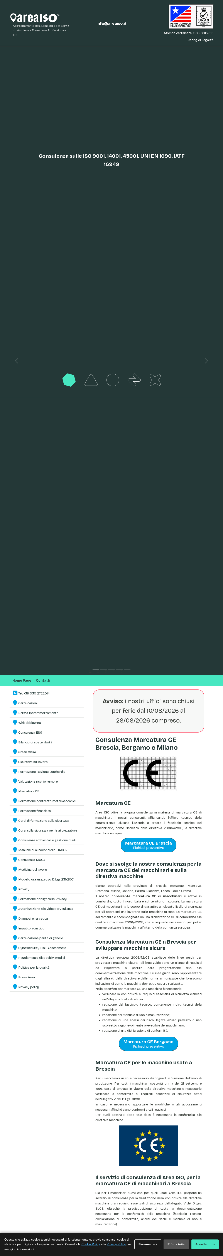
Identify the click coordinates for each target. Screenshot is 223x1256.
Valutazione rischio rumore (38, 781)
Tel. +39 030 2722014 (34, 693)
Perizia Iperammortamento (38, 713)
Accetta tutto (205, 1244)
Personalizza (148, 1244)
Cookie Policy (90, 1244)
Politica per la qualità (33, 967)
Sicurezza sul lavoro (33, 762)
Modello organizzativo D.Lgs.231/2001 (46, 879)
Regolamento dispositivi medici (41, 958)
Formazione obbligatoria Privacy (42, 899)
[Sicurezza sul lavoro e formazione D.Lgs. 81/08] (111, 361)
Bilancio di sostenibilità (35, 742)
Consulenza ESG (30, 732)
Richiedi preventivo (148, 845)
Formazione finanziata (34, 811)
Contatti (43, 680)
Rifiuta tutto (176, 1244)
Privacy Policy (116, 1244)
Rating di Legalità (200, 40)
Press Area (26, 977)
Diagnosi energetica (33, 919)
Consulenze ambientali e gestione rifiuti (47, 840)
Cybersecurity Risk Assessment (42, 948)
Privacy (23, 889)
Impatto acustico (31, 928)
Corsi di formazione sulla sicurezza (43, 821)
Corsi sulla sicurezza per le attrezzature (47, 830)
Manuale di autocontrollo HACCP (43, 850)
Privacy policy (28, 987)
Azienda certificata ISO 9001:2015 (188, 33)
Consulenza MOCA (32, 860)
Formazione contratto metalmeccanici (47, 801)
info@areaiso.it (111, 23)
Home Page (21, 680)
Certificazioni (27, 703)
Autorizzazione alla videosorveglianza (45, 909)
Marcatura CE (28, 791)
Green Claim (27, 752)
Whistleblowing (29, 723)
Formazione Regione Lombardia (41, 772)
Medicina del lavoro (32, 870)
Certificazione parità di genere (40, 938)
